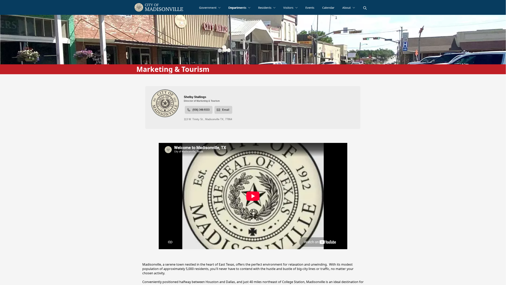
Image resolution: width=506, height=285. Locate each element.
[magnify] (365, 8)
